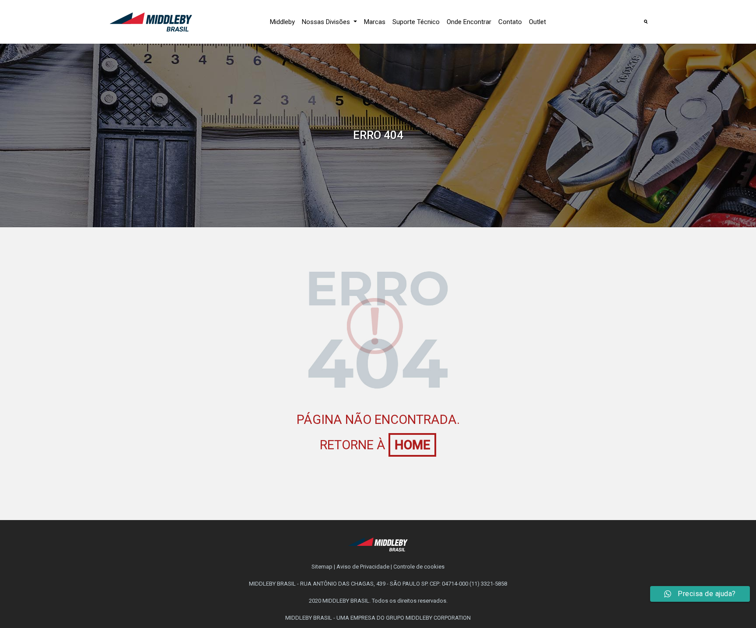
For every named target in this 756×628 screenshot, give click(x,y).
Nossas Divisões (327, 22)
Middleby (282, 22)
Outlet (537, 22)
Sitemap (322, 566)
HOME (412, 444)
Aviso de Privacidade (362, 566)
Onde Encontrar (469, 22)
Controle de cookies (418, 566)
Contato (510, 22)
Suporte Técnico (416, 22)
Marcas (374, 22)
